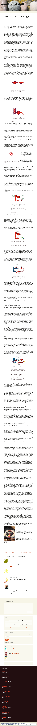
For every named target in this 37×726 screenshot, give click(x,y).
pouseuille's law (29, 21)
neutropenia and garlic (15, 653)
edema (23, 19)
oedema (26, 21)
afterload (23, 18)
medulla (16, 21)
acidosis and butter (5, 681)
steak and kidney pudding (10, 23)
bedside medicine (14, 18)
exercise (30, 19)
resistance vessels (21, 22)
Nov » (26, 627)
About (2, 12)
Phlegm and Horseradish (5, 714)
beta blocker (27, 18)
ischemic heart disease (7, 21)
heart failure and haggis (14, 655)
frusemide (10, 20)
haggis (23, 20)
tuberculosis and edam (5, 676)
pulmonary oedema (15, 22)
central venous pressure (15, 19)
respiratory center (26, 22)
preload (5, 22)
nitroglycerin (22, 21)
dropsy (20, 19)
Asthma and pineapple (5, 709)
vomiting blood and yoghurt (27, 552)
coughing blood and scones (6, 688)
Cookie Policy (17, 724)
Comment (29, 611)
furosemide (14, 20)
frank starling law (6, 20)
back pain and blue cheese (6, 693)
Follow (7, 639)
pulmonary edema (9, 22)
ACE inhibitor (20, 18)
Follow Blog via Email (9, 632)
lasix (14, 21)
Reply (11, 566)
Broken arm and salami (9, 552)
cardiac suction (9, 19)
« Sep (10, 627)
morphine (18, 21)
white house (21, 23)
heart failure (26, 20)
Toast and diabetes (4, 717)
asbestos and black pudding (6, 703)
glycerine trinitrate (19, 20)
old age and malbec (5, 686)
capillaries (5, 19)
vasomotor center (16, 23)
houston (29, 20)
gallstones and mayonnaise (6, 691)
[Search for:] (35, 12)
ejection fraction (26, 19)
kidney (12, 21)
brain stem (30, 18)
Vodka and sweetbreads (14, 648)
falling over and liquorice (5, 683)
